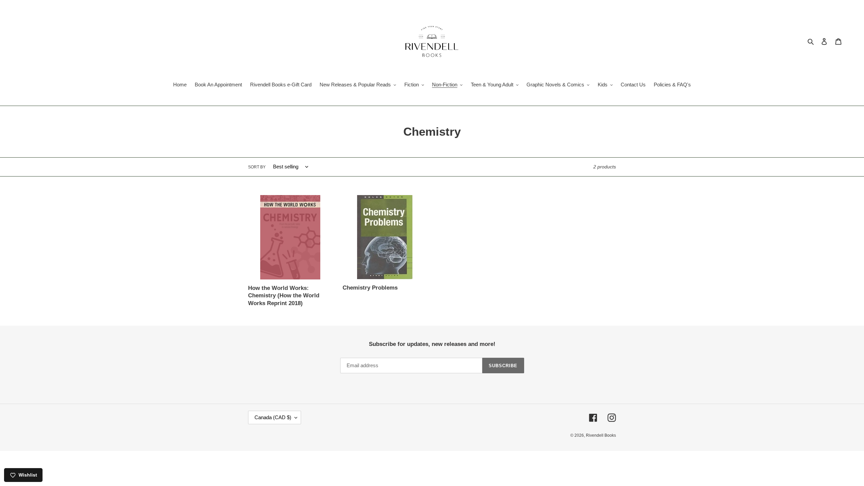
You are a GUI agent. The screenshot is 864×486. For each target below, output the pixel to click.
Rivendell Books (601, 435)
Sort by (257, 167)
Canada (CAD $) (272, 417)
